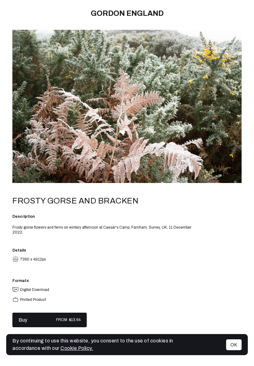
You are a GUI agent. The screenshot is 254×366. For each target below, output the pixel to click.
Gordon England (127, 13)
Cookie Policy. (76, 348)
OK (233, 344)
